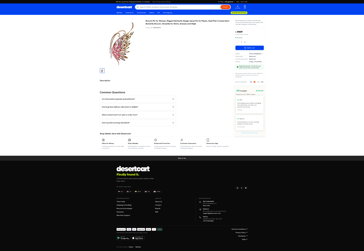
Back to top (182, 158)
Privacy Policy (242, 233)
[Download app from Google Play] (123, 238)
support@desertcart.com (212, 213)
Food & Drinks (141, 13)
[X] (241, 188)
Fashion (151, 13)
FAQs (245, 239)
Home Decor (130, 13)
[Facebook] (246, 188)
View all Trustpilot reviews (249, 133)
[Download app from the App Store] (137, 238)
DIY (159, 13)
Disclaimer (243, 236)
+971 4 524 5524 (208, 221)
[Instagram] (237, 188)
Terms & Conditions (239, 229)
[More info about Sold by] (262, 54)
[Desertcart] (124, 7)
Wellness (119, 13)
